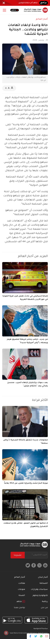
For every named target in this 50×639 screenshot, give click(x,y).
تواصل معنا (19, 608)
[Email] (46, 636)
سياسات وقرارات (39, 589)
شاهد (19, 602)
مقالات (21, 583)
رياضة (45, 602)
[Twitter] (35, 636)
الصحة (22, 595)
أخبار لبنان (43, 577)
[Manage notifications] (6, 633)
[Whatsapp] (41, 636)
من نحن (44, 608)
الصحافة (44, 583)
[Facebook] (30, 636)
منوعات (21, 589)
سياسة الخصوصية (41, 629)
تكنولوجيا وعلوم (40, 595)
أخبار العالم (42, 19)
